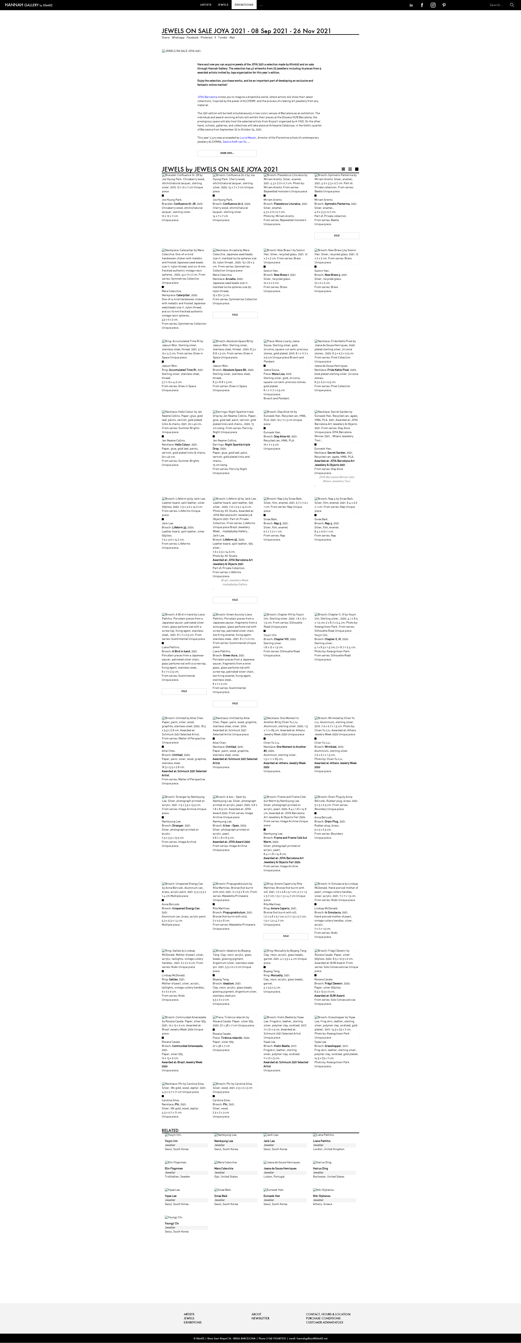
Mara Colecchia (171, 291)
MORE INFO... (227, 153)
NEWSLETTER (260, 1318)
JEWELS (223, 4)
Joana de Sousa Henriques (330, 366)
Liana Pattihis (170, 647)
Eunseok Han (272, 432)
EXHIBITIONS (244, 4)
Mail (232, 37)
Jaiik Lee (167, 523)
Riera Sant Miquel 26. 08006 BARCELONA (231, 1338)
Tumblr (223, 37)
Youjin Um (270, 635)
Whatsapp (178, 37)
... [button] (261, 4)
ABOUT (256, 1314)
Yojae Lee (269, 1042)
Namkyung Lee (171, 821)
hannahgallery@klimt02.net (312, 1338)
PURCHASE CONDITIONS (323, 1318)
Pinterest (206, 37)
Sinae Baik (270, 519)
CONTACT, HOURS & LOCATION (328, 1314)
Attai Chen (168, 751)
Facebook (193, 37)
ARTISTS (206, 4)
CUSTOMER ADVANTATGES (324, 1322)
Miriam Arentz (272, 200)
